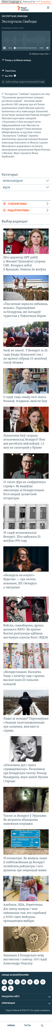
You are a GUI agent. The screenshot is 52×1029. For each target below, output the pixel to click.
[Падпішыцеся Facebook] (10, 982)
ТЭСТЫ (27, 1025)
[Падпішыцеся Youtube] (23, 982)
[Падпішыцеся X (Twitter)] (17, 982)
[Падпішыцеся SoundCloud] (36, 982)
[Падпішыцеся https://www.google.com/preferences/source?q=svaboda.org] (4, 982)
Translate (46, 2)
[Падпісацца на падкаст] (30, 982)
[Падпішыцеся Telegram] (4, 988)
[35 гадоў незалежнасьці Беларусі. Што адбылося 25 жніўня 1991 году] (26, 516)
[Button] (9, 71)
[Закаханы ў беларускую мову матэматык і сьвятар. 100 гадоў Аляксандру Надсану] (26, 939)
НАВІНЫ (11, 1025)
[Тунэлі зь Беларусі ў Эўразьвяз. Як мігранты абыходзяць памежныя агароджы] (26, 799)
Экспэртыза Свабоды (15, 16)
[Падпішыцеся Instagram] (42, 982)
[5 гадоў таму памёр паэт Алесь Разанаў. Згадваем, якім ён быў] (26, 381)
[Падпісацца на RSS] (10, 988)
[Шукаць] (42, 1025)
